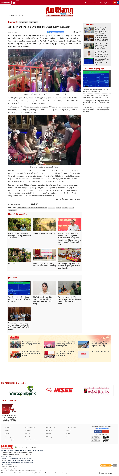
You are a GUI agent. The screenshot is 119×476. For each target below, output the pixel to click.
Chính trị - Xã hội (50, 427)
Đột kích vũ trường (22, 207)
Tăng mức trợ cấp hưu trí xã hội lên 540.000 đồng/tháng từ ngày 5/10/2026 (95, 96)
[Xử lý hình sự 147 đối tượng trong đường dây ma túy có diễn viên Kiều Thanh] (69, 288)
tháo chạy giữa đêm (41, 207)
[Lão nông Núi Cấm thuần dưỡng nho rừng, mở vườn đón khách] (19, 225)
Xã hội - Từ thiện (71, 427)
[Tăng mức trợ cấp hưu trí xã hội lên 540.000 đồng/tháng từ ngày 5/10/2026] (89, 30)
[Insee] (59, 390)
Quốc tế (7, 433)
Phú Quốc (64, 207)
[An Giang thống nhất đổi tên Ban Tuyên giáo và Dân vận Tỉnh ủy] (69, 255)
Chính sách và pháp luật (94, 69)
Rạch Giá (58, 207)
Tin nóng (33, 22)
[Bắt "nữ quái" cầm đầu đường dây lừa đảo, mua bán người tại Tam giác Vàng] (44, 288)
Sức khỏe (68, 433)
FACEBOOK (98, 431)
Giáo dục (27, 430)
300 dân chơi (31, 207)
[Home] (14, 3)
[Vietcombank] (23, 391)
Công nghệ (48, 430)
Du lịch (68, 437)
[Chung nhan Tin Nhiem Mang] (24, 447)
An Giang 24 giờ (30, 427)
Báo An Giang (12, 210)
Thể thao (48, 433)
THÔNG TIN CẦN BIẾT (9, 400)
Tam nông (28, 437)
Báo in (115, 465)
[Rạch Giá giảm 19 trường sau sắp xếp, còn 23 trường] (44, 255)
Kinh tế (7, 430)
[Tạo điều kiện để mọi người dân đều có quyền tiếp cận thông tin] (19, 288)
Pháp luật (23, 22)
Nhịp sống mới (9, 437)
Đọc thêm (13, 278)
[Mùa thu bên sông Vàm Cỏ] (44, 225)
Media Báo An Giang (31, 440)
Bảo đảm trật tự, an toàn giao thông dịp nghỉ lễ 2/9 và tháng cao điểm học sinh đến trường (96, 110)
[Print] (77, 32)
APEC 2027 (51, 207)
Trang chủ (13, 22)
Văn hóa (27, 433)
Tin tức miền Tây (10, 440)
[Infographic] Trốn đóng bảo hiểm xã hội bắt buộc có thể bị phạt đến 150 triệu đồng (96, 102)
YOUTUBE (105, 431)
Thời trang (48, 437)
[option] (23, 391)
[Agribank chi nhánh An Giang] (96, 390)
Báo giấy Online (105, 3)
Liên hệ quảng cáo (91, 3)
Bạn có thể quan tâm (18, 214)
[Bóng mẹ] (19, 255)
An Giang (71, 207)
